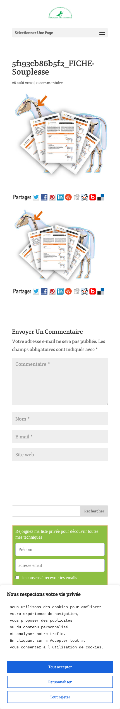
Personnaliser (60, 681)
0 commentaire (49, 82)
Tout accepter (60, 666)
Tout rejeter (60, 697)
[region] (60, 647)
